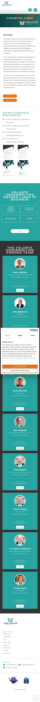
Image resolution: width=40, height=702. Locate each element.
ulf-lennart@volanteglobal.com (20, 562)
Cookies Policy (7, 647)
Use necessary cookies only (20, 370)
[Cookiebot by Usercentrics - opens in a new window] (30, 330)
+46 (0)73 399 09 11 (20, 521)
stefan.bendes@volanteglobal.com (20, 483)
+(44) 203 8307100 (11, 664)
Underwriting (7, 636)
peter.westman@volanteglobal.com (20, 404)
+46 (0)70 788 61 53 (20, 600)
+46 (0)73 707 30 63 (20, 442)
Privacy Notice (7, 642)
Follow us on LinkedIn (12, 667)
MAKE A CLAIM (10, 100)
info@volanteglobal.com (28, 664)
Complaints (6, 645)
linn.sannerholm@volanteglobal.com (20, 325)
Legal (4, 639)
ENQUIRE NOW (10, 96)
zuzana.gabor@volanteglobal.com (20, 602)
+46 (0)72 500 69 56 (20, 402)
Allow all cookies (20, 366)
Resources (6, 650)
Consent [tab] (7, 335)
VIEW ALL (20, 231)
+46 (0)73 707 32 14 (20, 560)
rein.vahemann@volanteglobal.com (20, 444)
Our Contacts (7, 653)
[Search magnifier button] (30, 10)
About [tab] (33, 335)
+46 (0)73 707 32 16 (20, 481)
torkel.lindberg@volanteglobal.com (20, 523)
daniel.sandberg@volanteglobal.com (20, 286)
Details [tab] (20, 335)
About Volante (7, 634)
